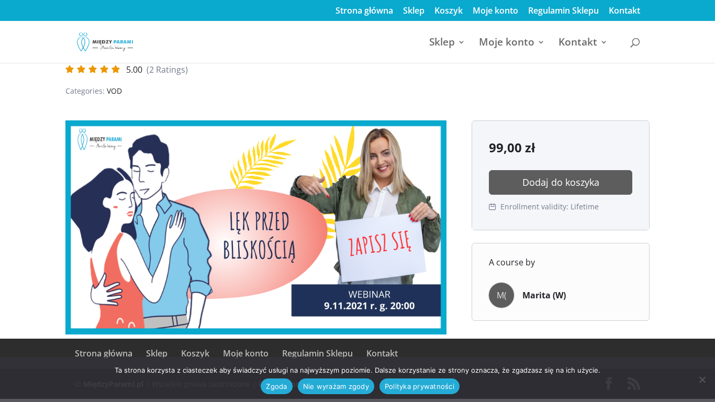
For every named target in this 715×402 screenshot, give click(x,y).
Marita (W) (544, 295)
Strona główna (364, 11)
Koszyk (448, 11)
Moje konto (495, 11)
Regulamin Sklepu (563, 11)
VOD (114, 91)
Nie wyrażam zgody (336, 386)
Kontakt (624, 11)
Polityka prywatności (419, 386)
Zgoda (276, 386)
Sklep (413, 11)
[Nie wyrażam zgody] (702, 379)
